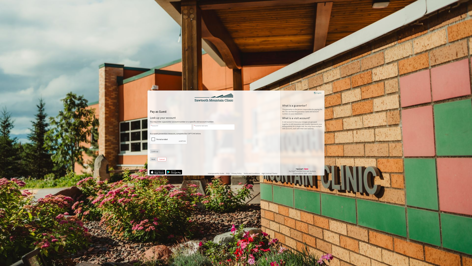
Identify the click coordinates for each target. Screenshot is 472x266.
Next (153, 159)
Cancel (162, 159)
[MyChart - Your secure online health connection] (213, 97)
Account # (155, 126)
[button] (155, 151)
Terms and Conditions (252, 173)
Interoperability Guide (216, 173)
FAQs (228, 173)
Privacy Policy (237, 173)
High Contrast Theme (269, 173)
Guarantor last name (201, 126)
